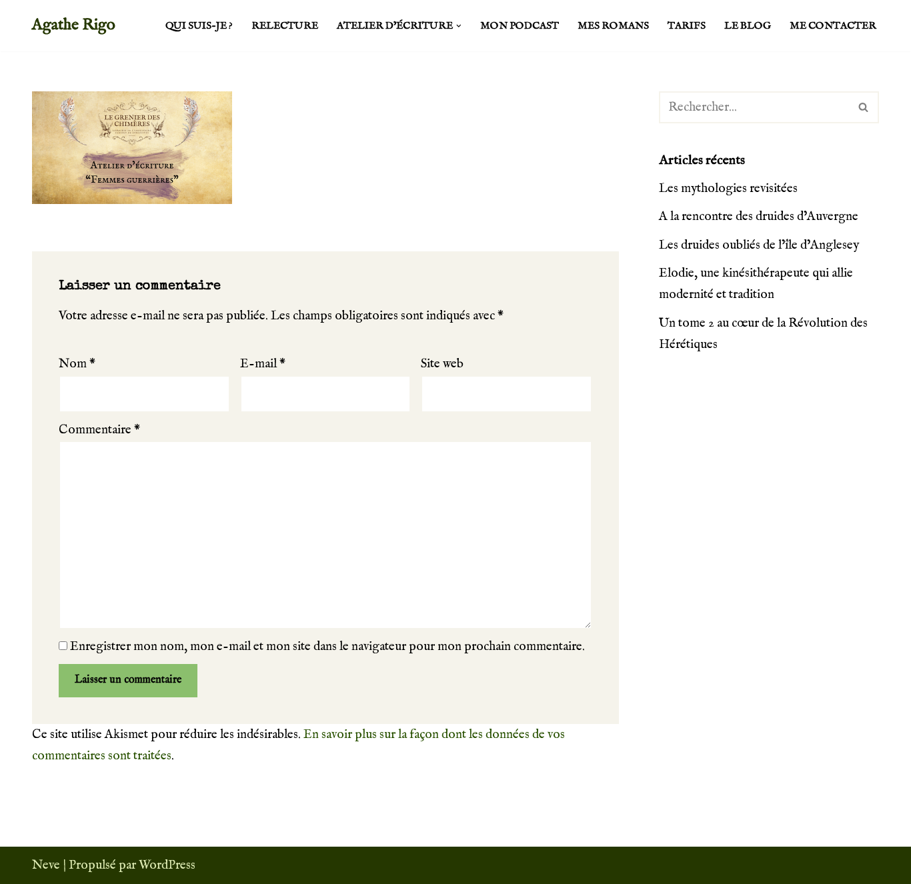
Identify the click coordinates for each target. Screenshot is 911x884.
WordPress (167, 865)
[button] (459, 26)
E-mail (262, 364)
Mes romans (613, 26)
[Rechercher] (864, 107)
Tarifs (687, 26)
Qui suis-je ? (199, 26)
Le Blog (747, 26)
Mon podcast (519, 26)
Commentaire (99, 430)
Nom (77, 364)
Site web (442, 364)
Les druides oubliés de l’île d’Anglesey (759, 245)
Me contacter (833, 26)
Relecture (284, 26)
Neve (46, 865)
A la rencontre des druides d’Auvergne (758, 217)
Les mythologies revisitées (728, 189)
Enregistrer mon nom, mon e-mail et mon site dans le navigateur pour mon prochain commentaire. (327, 647)
